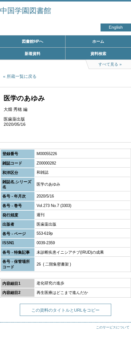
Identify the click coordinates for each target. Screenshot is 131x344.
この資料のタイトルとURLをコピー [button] (65, 310)
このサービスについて (112, 327)
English (116, 27)
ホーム (98, 41)
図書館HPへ (32, 41)
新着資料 (33, 53)
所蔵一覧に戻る (22, 76)
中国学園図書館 (25, 10)
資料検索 (98, 53)
